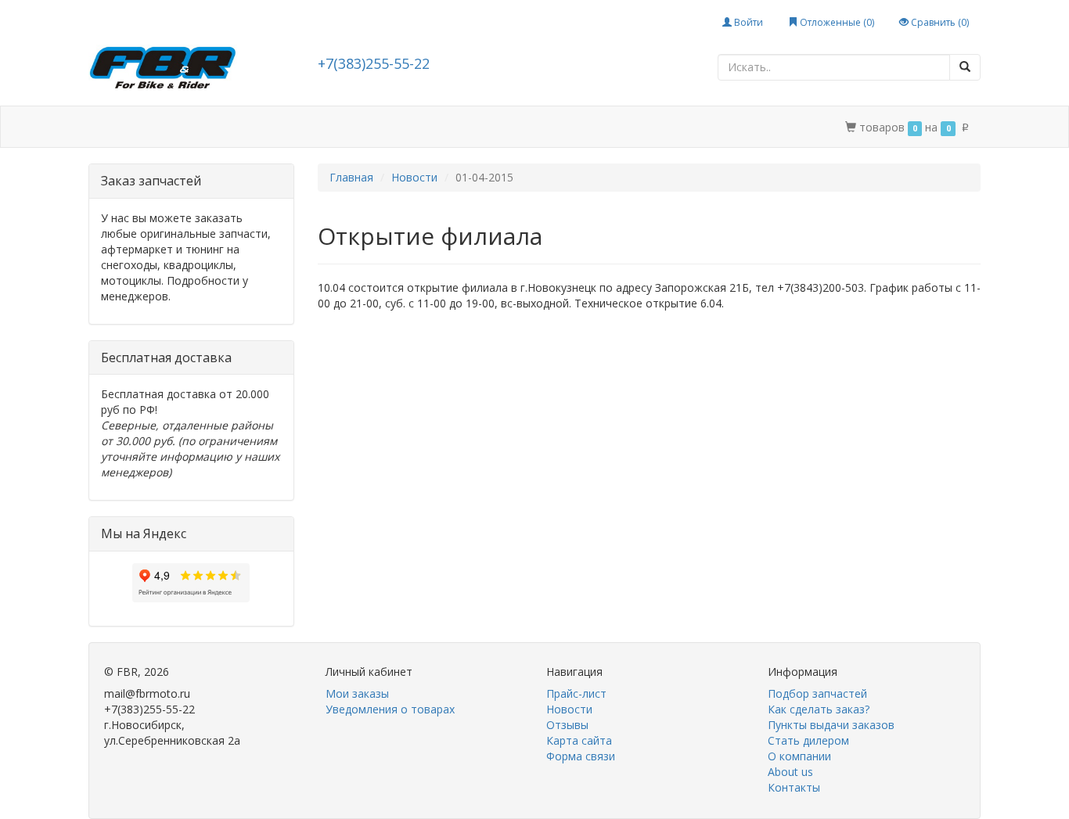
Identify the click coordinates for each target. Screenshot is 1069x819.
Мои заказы (357, 693)
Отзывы (567, 724)
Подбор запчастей (313, 127)
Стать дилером (427, 127)
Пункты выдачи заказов (831, 724)
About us (790, 771)
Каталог (156, 127)
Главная (351, 177)
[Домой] (105, 127)
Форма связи (580, 756)
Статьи (221, 127)
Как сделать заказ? (818, 709)
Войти (747, 22)
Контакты (604, 127)
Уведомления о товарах (390, 709)
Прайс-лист (576, 693)
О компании (523, 127)
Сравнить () (939, 22)
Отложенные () (835, 22)
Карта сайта (579, 740)
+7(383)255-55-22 (374, 63)
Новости (414, 177)
